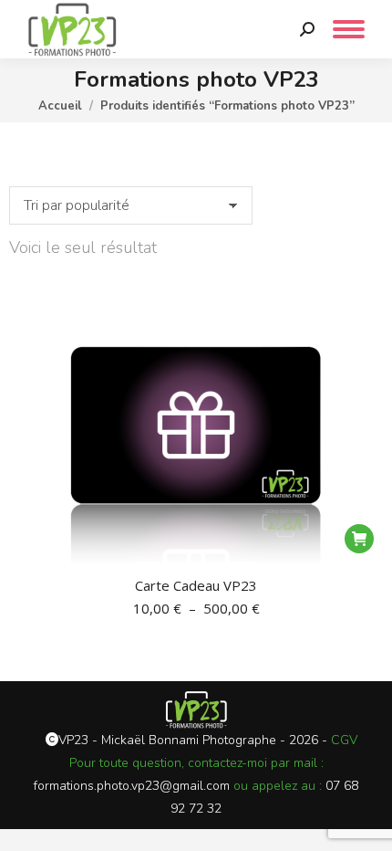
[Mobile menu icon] (349, 29)
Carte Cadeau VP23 (196, 585)
